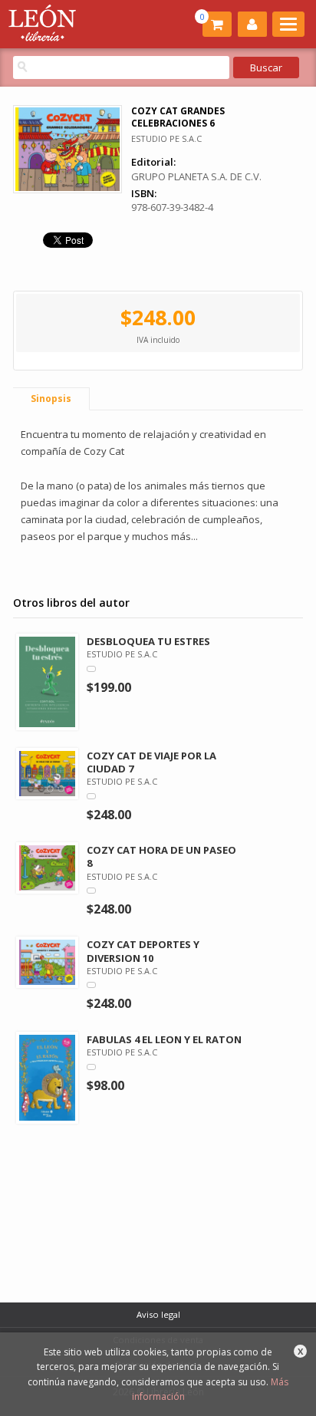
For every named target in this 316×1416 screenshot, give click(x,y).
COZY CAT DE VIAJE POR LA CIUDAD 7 (151, 762)
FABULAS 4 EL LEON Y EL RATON (164, 1039)
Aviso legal (158, 1314)
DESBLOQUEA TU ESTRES (148, 641)
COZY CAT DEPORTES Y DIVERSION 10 (143, 950)
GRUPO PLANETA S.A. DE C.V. (196, 176)
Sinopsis (51, 398)
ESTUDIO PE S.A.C (166, 138)
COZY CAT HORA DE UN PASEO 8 (161, 856)
